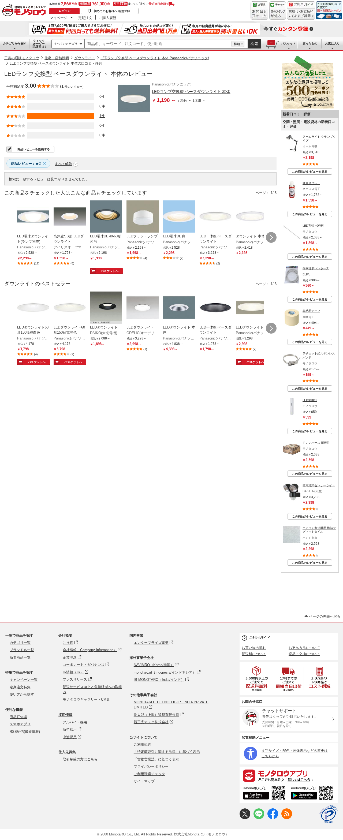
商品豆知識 (18, 717)
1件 (102, 116)
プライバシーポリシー (151, 766)
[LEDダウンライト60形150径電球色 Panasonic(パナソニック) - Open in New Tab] (70, 308)
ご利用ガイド (259, 638)
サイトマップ (144, 781)
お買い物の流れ (254, 648)
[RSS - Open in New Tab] (286, 818)
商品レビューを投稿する (33, 149)
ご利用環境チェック (149, 774)
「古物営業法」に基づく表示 (156, 759)
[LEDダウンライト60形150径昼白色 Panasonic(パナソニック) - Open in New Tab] (33, 308)
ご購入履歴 (107, 18)
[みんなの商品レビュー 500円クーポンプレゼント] (307, 107)
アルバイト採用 (75, 722)
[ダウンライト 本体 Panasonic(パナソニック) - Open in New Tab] (252, 217)
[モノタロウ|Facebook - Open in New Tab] (272, 818)
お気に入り (332, 43)
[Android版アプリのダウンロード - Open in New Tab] (313, 793)
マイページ (58, 18)
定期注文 (85, 18)
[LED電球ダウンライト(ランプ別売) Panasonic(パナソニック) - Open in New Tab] (33, 217)
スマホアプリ (20, 724)
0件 (102, 97)
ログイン (64, 10)
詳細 (237, 44)
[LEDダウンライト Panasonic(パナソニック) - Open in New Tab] (252, 308)
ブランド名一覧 (22, 650)
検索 (255, 44)
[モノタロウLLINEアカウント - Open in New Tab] (258, 818)
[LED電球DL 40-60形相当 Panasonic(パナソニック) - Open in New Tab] (106, 217)
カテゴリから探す (15, 43)
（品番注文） (39, 43)
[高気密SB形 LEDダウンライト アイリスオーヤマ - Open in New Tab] (70, 217)
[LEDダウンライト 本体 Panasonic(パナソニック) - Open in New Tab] (179, 308)
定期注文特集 (20, 687)
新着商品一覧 (20, 657)
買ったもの (310, 43)
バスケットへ (109, 270)
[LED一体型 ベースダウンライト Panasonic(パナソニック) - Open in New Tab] (215, 217)
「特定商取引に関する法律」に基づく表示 (167, 752)
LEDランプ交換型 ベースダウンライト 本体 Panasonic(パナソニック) (154, 58)
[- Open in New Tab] (257, 678)
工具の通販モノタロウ (21, 58)
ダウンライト (84, 58)
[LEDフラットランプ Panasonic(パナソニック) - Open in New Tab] (142, 217)
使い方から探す (22, 694)
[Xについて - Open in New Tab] (245, 818)
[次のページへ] (271, 237)
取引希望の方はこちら (80, 759)
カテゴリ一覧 (20, 643)
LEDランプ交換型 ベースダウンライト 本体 (191, 91)
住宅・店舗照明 (56, 58)
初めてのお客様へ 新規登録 (112, 11)
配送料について (254, 654)
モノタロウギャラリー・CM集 (86, 699)
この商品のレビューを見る (309, 171)
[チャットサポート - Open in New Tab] (277, 10)
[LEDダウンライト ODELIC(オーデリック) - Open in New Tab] (142, 308)
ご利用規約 (142, 744)
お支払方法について (304, 648)
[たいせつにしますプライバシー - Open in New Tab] (328, 814)
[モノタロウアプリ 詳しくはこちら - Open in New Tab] (289, 775)
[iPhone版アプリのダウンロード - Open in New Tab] (264, 793)
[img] (25, 10)
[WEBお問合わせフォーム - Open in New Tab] (259, 10)
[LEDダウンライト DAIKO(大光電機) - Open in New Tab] (106, 308)
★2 (26, 164)
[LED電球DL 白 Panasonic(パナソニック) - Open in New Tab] (179, 217)
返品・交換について (304, 654)
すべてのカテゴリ (65, 43)
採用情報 (65, 715)
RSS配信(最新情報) (25, 732)
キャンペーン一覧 (24, 680)
